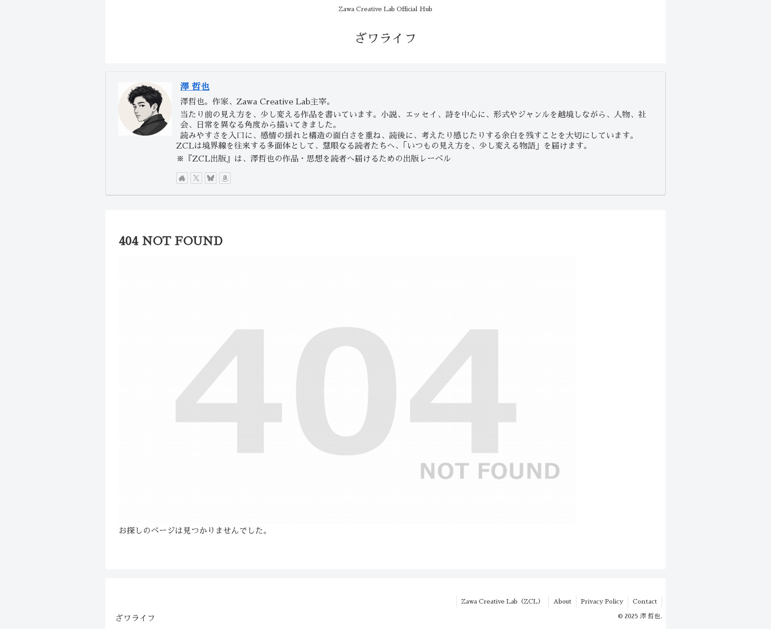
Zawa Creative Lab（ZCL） (502, 601)
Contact (645, 601)
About (562, 601)
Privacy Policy (602, 601)
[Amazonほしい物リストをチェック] (225, 178)
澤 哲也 (195, 86)
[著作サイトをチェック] (182, 178)
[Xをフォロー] (196, 178)
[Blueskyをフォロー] (210, 178)
